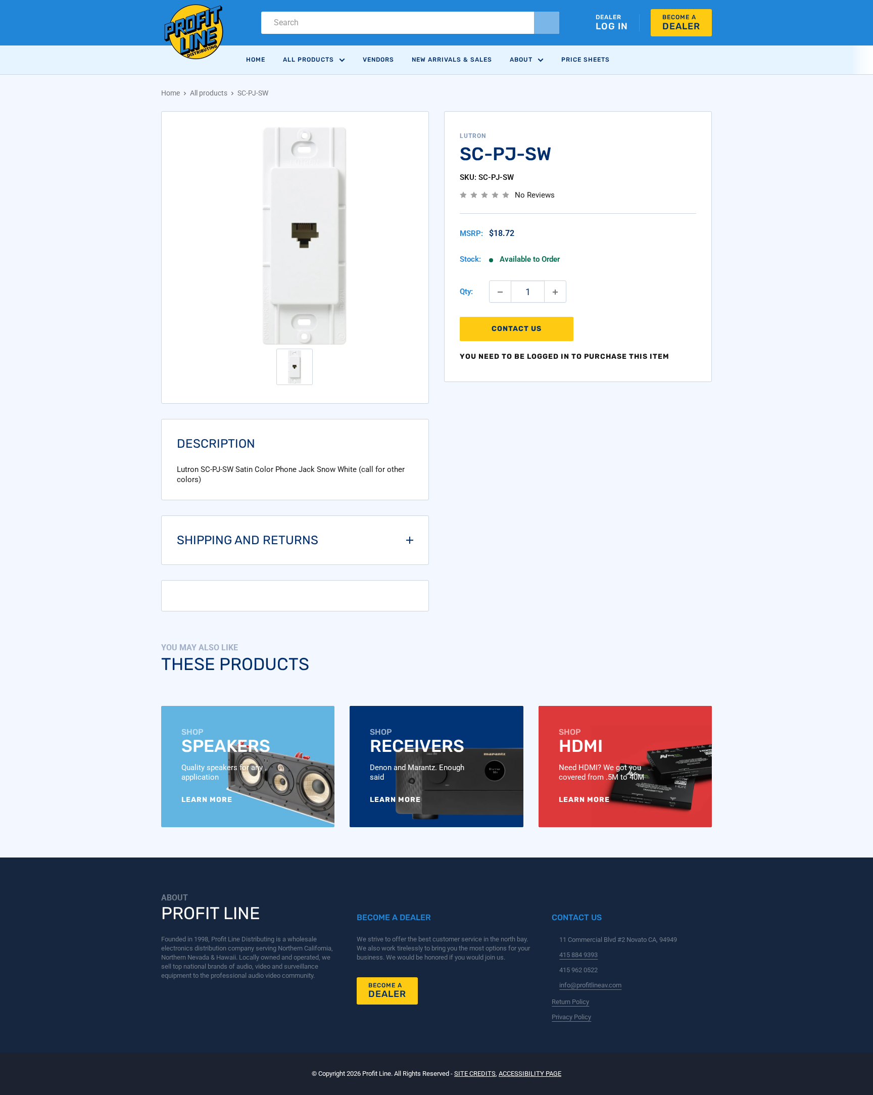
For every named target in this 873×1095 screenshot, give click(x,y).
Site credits (475, 1073)
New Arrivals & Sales (452, 59)
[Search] (546, 23)
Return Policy (570, 1002)
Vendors (378, 59)
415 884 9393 (578, 955)
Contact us (517, 329)
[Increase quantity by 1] (555, 292)
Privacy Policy (571, 1017)
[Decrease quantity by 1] (500, 292)
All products (208, 93)
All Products (308, 59)
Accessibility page (530, 1073)
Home (255, 59)
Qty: (466, 292)
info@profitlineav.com (590, 985)
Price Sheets (585, 59)
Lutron (473, 135)
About (521, 59)
